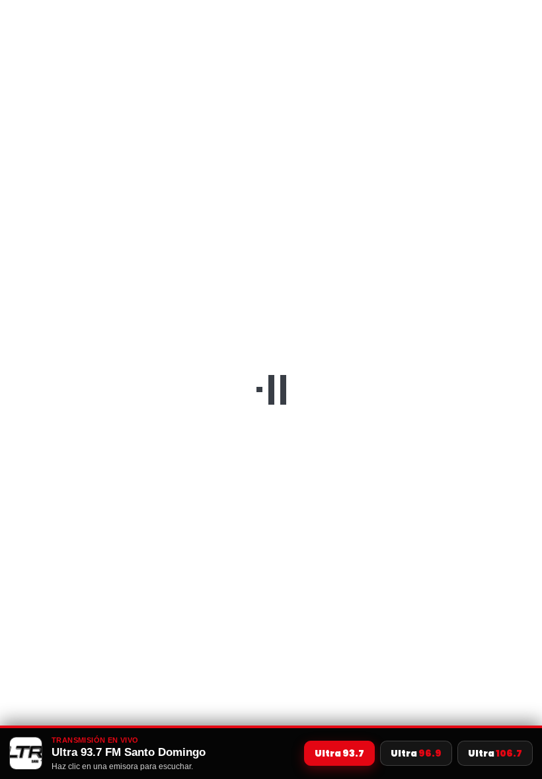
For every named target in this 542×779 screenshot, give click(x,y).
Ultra (339, 753)
